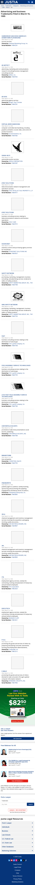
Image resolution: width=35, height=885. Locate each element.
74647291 (15, 45)
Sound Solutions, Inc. (15, 134)
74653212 (15, 651)
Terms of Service (17, 876)
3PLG (3, 514)
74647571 (15, 192)
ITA (3, 577)
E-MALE (4, 671)
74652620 (15, 589)
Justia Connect (17, 864)
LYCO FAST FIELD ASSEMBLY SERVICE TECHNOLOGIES (14, 395)
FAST (3, 336)
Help (17, 873)
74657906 (15, 683)
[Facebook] (14, 860)
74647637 (15, 253)
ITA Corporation (14, 587)
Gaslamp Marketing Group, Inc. (18, 43)
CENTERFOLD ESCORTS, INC (17, 434)
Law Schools (6, 835)
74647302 (15, 77)
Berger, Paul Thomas (15, 102)
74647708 (15, 285)
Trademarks (8, 5)
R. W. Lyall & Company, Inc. (17, 344)
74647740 (15, 406)
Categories (16, 5)
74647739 (15, 375)
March (7, 7)
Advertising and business (26, 5)
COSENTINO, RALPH (15, 461)
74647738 (15, 346)
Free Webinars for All (8, 745)
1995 (3, 7)
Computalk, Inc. (13, 649)
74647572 (15, 224)
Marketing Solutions (9, 851)
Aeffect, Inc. (12, 75)
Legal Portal (17, 867)
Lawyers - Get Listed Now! (17, 810)
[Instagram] (16, 860)
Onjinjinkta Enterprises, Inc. (17, 492)
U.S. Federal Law (7, 839)
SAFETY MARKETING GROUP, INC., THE (21, 283)
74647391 (15, 104)
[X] (23, 860)
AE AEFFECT (6, 65)
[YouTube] (12, 860)
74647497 (15, 163)
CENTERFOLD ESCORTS (9, 426)
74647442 (15, 136)
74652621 (15, 620)
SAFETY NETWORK (8, 273)
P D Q (3, 640)
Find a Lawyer (6, 797)
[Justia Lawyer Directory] (26, 860)
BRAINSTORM (6, 455)
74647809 (15, 557)
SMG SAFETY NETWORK (10, 305)
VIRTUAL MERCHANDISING (11, 124)
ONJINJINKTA (6, 483)
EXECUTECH (6, 608)
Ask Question (17, 738)
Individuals (5, 827)
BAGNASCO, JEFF (14, 618)
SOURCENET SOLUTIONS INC (18, 251)
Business (5, 831)
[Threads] (19, 860)
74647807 (15, 526)
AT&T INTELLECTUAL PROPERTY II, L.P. (21, 191)
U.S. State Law (7, 843)
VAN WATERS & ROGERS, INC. (18, 524)
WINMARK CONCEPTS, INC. (17, 681)
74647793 (15, 463)
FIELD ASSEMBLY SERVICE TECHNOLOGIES (16, 365)
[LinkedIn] (9, 860)
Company (17, 870)
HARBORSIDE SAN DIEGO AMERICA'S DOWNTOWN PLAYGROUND (14, 37)
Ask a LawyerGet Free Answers (7, 729)
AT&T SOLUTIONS (8, 183)
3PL (3, 546)
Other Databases (8, 847)
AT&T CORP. (12, 222)
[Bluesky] (21, 860)
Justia (2, 5)
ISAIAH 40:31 (6, 155)
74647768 (15, 436)
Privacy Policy (17, 879)
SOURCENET (6, 244)
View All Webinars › (17, 781)
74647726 (15, 316)
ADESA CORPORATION (16, 161)
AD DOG (4, 97)
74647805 (15, 494)
